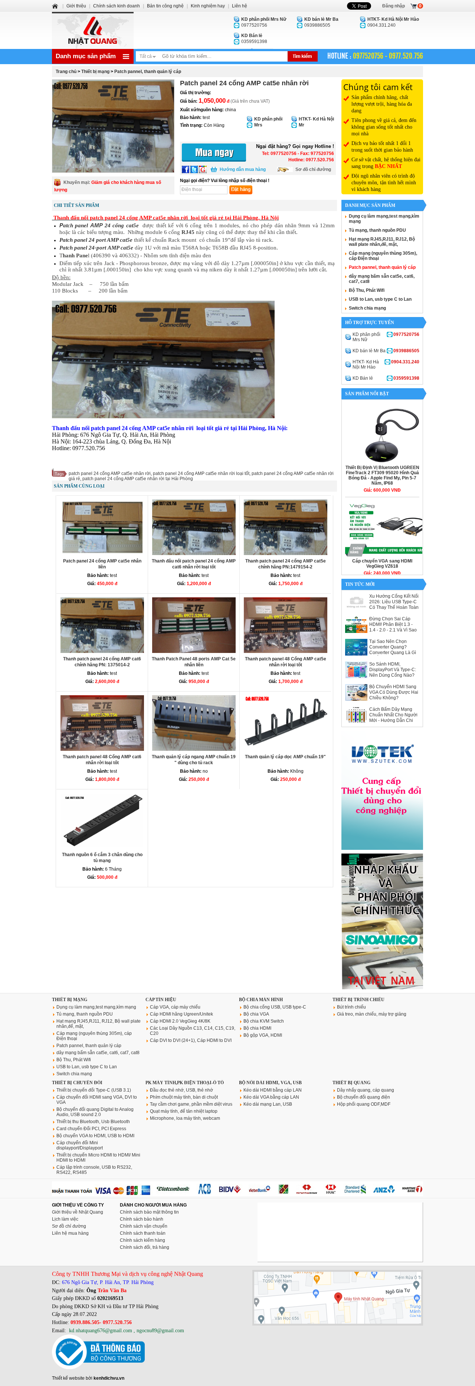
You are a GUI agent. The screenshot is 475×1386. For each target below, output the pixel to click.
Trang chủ (66, 71)
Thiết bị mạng (95, 71)
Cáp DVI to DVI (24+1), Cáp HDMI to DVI (191, 1040)
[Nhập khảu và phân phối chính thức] (382, 987)
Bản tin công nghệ (165, 6)
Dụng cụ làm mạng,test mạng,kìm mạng (96, 1007)
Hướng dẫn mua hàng (243, 169)
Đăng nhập (393, 6)
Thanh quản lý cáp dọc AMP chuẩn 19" (285, 756)
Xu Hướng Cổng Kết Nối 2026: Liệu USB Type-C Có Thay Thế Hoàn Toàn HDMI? (394, 605)
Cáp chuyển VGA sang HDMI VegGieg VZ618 (382, 563)
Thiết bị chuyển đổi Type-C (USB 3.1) (93, 1090)
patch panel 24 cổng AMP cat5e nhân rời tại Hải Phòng (137, 478)
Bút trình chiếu (351, 1007)
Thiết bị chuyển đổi (77, 1082)
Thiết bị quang (351, 1082)
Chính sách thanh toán (143, 1233)
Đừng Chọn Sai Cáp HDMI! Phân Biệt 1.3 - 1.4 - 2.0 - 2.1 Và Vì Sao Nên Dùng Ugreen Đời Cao (393, 630)
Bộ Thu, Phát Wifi (366, 290)
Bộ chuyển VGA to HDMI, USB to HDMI (95, 1135)
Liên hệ (239, 6)
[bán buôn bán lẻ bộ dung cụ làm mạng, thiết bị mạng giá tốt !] (237, 1194)
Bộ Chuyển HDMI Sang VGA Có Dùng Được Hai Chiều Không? (393, 692)
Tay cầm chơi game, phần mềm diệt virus (191, 1104)
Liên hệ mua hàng (70, 1233)
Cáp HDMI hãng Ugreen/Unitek (181, 1014)
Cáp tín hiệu (160, 999)
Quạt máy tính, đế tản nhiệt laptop (183, 1111)
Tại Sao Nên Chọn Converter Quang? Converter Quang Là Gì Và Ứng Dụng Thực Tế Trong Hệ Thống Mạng (392, 652)
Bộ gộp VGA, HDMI (262, 1035)
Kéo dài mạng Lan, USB (267, 1104)
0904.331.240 (393, 22)
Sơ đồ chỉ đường (313, 169)
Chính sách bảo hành (141, 1219)
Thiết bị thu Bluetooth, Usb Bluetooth (93, 1121)
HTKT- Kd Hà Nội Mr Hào (386, 364)
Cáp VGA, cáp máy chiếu (175, 1007)
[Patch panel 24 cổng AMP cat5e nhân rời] (113, 126)
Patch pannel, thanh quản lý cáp (147, 71)
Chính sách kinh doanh (116, 6)
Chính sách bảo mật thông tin (149, 1212)
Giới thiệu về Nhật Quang (77, 1212)
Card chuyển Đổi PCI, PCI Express (91, 1128)
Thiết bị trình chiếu (358, 999)
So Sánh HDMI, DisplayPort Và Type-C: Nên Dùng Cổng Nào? (392, 669)
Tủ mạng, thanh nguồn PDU (377, 230)
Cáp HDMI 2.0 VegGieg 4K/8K (180, 1021)
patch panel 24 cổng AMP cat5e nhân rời (110, 473)
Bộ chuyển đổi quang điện (363, 1097)
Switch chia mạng (367, 308)
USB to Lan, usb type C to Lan (380, 299)
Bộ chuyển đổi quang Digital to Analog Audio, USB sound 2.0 (95, 1112)
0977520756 (263, 22)
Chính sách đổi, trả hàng (144, 1247)
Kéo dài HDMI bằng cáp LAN (272, 1090)
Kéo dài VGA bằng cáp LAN (271, 1097)
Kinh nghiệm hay (208, 6)
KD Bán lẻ (386, 378)
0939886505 (321, 22)
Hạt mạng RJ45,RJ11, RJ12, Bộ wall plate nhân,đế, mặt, (382, 242)
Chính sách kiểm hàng (142, 1240)
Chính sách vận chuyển (143, 1226)
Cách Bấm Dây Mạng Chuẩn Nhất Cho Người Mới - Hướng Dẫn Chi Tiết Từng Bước (393, 718)
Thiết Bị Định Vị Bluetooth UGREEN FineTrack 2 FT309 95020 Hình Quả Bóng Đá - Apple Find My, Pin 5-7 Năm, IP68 (382, 475)
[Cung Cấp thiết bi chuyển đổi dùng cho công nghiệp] (382, 848)
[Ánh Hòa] (55, 6)
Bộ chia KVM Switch (263, 1021)
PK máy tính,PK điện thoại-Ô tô (184, 1082)
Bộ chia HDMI (257, 1028)
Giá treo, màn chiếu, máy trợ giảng (371, 1014)
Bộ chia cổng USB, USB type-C (274, 1007)
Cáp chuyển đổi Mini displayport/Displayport (79, 1145)
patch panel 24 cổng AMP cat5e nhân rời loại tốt (201, 473)
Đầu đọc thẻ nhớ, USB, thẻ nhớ (181, 1090)
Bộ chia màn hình (261, 999)
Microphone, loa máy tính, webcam (185, 1118)
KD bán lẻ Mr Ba (386, 350)
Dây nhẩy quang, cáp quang (365, 1090)
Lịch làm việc (65, 1219)
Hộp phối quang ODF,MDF (363, 1104)
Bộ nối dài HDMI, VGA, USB (270, 1082)
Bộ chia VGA (256, 1014)
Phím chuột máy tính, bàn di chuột (184, 1097)
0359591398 (254, 38)
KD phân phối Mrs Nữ (386, 337)
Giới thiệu (76, 6)
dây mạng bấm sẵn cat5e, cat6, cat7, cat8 (98, 1052)
